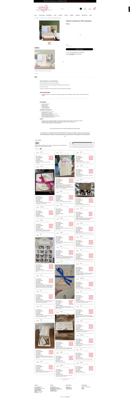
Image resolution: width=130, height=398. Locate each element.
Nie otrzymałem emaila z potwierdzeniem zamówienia (55, 388)
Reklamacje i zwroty (38, 392)
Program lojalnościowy (39, 391)
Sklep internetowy (64, 396)
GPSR (36, 391)
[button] (81, 9)
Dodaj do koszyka (79, 49)
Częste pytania (53, 389)
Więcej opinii (65, 379)
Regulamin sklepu (53, 391)
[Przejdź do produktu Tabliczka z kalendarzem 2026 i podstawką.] (45, 60)
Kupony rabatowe (38, 389)
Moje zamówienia (69, 387)
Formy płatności (37, 387)
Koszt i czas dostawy (38, 386)
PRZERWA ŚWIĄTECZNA (86, 386)
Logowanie (68, 386)
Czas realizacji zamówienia (39, 388)
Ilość (66, 44)
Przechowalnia (68, 388)
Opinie (83, 388)
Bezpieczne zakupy (38, 390)
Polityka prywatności (54, 390)
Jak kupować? (52, 386)
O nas (83, 387)
